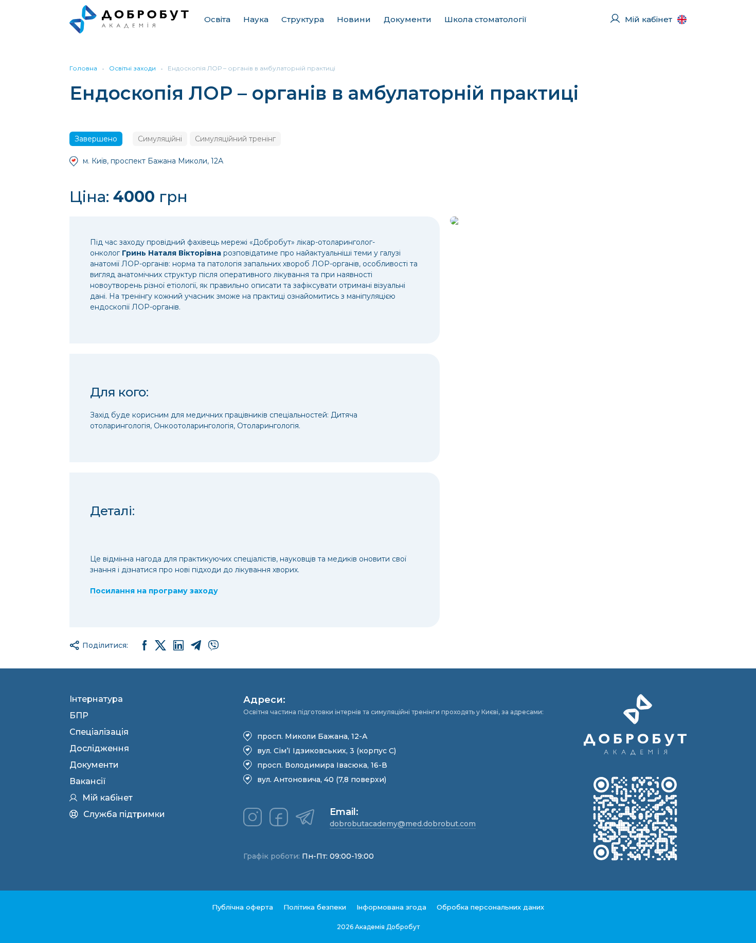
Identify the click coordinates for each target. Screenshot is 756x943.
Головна (83, 68)
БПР (78, 715)
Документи (407, 19)
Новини (354, 19)
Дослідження (99, 748)
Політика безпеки (314, 907)
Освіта (217, 19)
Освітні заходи (132, 68)
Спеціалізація (99, 732)
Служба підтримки (124, 814)
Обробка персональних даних (490, 907)
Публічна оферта (242, 907)
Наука (255, 19)
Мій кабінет (107, 798)
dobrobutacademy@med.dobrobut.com (403, 823)
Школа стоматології (485, 19)
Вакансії (87, 781)
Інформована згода (391, 907)
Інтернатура (96, 699)
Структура (302, 19)
